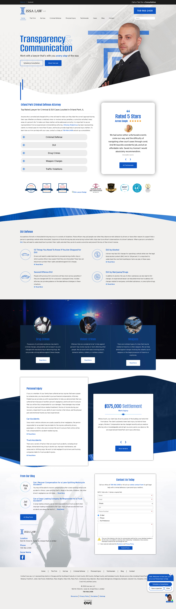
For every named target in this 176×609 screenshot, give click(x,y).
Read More (39, 265)
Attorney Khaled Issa (70, 125)
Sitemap (102, 596)
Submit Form (125, 548)
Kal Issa (42, 18)
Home (23, 18)
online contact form (137, 485)
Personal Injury (71, 18)
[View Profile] (79, 192)
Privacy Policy (130, 544)
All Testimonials (128, 165)
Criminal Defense (55, 18)
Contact (111, 18)
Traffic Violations (54, 169)
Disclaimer (120, 544)
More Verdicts (123, 449)
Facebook (30, 2)
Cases (95, 18)
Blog (102, 18)
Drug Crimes (54, 153)
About (53, 63)
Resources (74, 596)
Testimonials (84, 18)
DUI (54, 145)
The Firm (33, 18)
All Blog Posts (28, 517)
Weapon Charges (54, 161)
